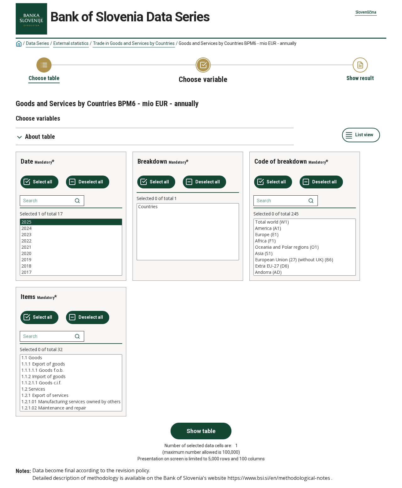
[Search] (77, 200)
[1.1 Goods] (71, 358)
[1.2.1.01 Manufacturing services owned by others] (71, 402)
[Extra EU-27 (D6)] (305, 266)
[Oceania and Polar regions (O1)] (305, 247)
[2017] (71, 272)
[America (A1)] (305, 228)
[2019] (71, 260)
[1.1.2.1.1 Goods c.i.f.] (71, 383)
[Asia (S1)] (305, 253)
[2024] (71, 228)
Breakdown (152, 161)
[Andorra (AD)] (305, 272)
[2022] (71, 241)
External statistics (71, 43)
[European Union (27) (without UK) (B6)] (305, 260)
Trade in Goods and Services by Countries (134, 43)
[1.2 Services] (71, 389)
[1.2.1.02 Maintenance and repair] (71, 408)
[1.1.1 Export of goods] (71, 364)
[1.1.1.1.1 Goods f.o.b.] (71, 370)
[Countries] (188, 206)
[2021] (71, 247)
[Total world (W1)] (305, 222)
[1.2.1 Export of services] (71, 395)
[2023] (71, 234)
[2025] (71, 222)
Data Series (37, 43)
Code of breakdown (280, 161)
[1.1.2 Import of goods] (71, 376)
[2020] (71, 253)
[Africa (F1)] (305, 241)
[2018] (71, 266)
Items (28, 297)
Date (27, 161)
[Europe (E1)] (305, 234)
